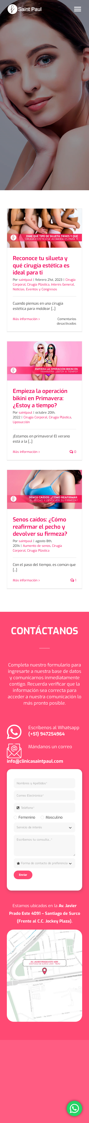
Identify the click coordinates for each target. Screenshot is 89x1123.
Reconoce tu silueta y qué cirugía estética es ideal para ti (41, 265)
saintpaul (25, 280)
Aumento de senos (36, 546)
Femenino (26, 817)
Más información (25, 319)
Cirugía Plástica (38, 284)
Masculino (54, 817)
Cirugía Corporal (35, 417)
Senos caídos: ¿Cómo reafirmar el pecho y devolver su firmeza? (40, 527)
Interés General (62, 284)
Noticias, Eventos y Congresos (35, 289)
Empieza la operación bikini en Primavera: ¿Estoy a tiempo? (40, 398)
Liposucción (21, 422)
